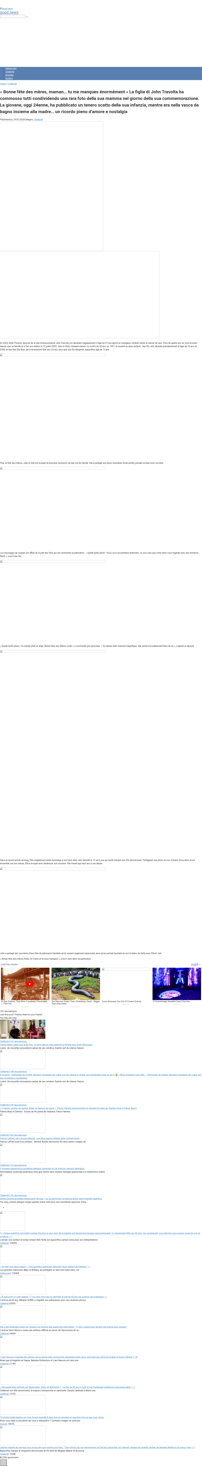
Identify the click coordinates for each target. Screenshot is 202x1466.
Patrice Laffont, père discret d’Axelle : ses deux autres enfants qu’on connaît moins (39, 1138)
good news (9, 12)
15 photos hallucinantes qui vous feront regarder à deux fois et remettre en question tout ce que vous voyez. (52, 1417)
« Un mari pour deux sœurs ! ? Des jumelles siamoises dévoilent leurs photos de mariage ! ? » (45, 1266)
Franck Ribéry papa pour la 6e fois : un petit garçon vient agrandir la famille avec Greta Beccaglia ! (46, 1044)
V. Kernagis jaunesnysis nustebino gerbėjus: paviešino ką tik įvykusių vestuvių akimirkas (42, 1168)
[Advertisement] (101, 45)
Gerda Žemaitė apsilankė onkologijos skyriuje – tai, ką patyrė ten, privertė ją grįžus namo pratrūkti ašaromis (51, 1198)
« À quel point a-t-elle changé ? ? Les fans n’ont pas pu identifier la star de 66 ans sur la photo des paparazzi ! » (53, 1296)
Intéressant (10, 68)
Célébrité (9, 71)
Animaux (9, 75)
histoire (9, 78)
